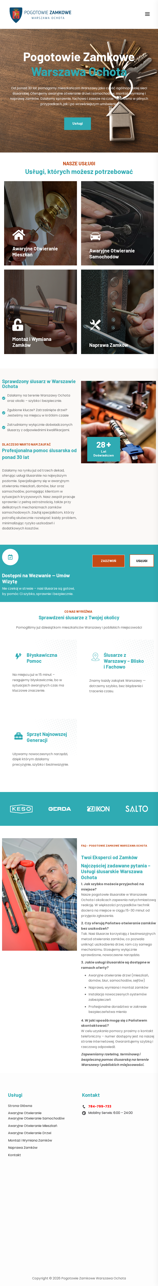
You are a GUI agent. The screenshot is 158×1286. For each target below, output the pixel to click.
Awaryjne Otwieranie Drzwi (29, 1133)
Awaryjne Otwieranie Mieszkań (35, 251)
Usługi (77, 123)
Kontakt (14, 1155)
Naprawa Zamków (22, 1147)
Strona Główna (20, 1105)
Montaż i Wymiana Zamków (31, 342)
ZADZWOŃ (108, 561)
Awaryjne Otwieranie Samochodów (112, 253)
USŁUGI (141, 561)
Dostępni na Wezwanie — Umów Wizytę (36, 578)
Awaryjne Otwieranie (25, 1113)
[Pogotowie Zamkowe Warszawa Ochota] (42, 14)
